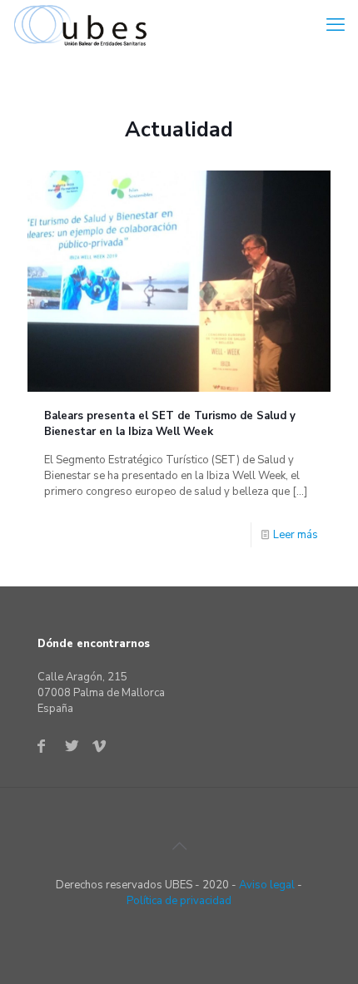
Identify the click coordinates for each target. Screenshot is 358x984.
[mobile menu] (335, 25)
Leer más (295, 534)
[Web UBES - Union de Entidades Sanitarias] (84, 25)
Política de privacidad (179, 900)
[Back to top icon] (179, 846)
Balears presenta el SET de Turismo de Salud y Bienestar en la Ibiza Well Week (170, 423)
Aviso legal (267, 885)
